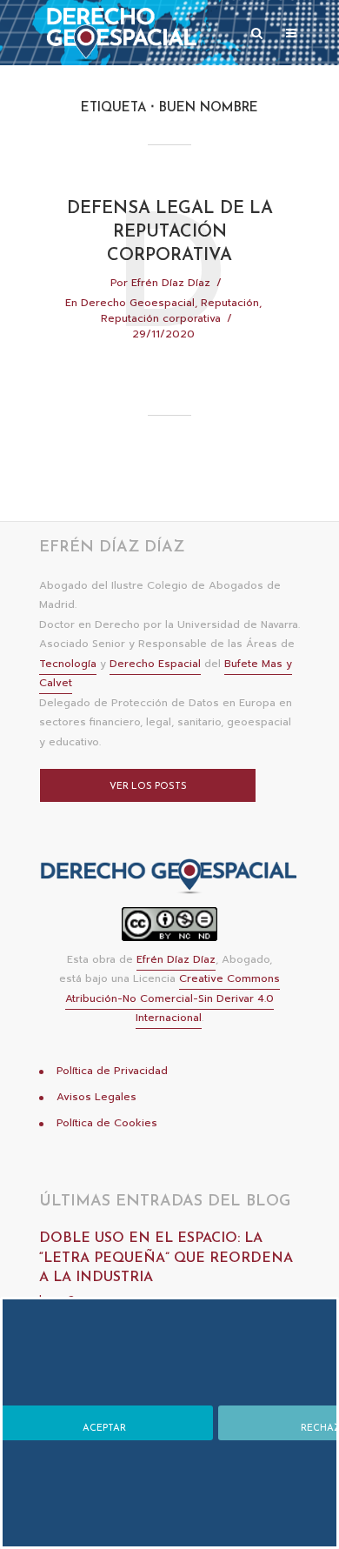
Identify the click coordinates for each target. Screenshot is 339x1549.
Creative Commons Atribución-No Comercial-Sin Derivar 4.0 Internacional (172, 998)
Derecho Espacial (155, 663)
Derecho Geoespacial (138, 302)
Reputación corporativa (161, 318)
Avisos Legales (96, 1097)
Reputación (230, 302)
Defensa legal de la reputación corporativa (170, 232)
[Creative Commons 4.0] (169, 929)
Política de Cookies (106, 1123)
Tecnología (67, 663)
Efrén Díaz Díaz (170, 282)
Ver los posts (148, 786)
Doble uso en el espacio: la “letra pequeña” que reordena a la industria (166, 1258)
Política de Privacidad (112, 1070)
